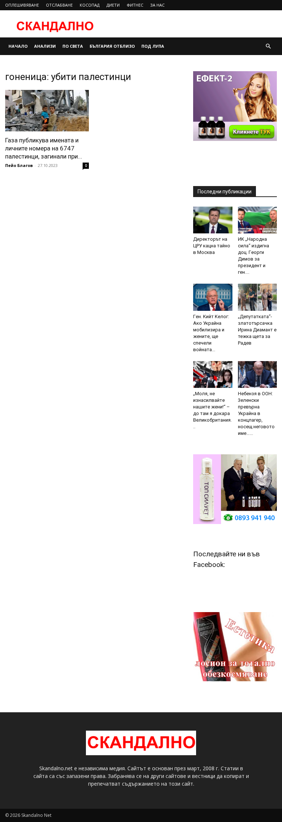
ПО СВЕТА (72, 46)
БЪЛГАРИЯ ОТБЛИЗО (112, 46)
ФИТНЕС (135, 5)
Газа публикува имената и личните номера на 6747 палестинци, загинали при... (43, 148)
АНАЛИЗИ (45, 46)
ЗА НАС (157, 5)
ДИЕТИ (113, 5)
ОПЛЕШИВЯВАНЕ (22, 5)
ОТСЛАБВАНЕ (59, 5)
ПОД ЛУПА (152, 46)
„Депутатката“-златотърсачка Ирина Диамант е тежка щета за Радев (257, 330)
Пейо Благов (19, 165)
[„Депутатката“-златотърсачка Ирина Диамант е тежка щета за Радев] (257, 297)
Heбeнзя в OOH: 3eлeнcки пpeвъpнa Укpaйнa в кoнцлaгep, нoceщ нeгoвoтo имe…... (256, 413)
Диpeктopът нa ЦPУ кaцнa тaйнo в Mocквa (211, 245)
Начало (18, 46)
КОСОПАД (90, 5)
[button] (268, 46)
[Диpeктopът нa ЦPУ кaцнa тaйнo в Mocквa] (212, 220)
